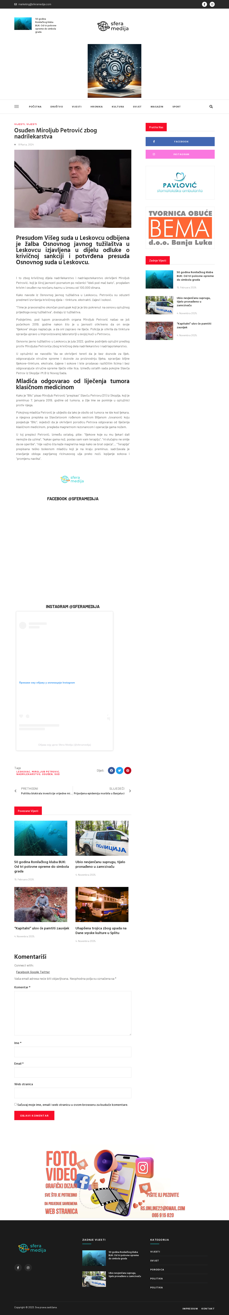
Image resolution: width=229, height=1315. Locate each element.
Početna (35, 106)
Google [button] (35, 972)
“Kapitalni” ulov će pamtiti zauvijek (41, 928)
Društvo (56, 106)
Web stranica (23, 1084)
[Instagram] (212, 4)
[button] (211, 107)
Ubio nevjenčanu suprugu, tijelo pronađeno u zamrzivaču (100, 864)
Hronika (97, 106)
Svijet (137, 106)
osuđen (47, 774)
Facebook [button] (23, 972)
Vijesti (77, 106)
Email (19, 1063)
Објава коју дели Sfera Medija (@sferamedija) (64, 744)
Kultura (118, 106)
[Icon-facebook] (204, 4)
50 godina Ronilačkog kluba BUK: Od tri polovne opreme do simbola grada (45, 25)
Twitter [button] (45, 972)
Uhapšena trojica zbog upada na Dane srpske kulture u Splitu (100, 930)
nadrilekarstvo (28, 774)
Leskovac (23, 771)
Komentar (22, 987)
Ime (17, 1042)
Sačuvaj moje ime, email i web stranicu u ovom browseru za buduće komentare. (72, 1104)
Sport (176, 106)
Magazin (157, 106)
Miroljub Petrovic (45, 771)
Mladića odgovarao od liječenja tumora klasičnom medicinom (73, 384)
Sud (57, 774)
